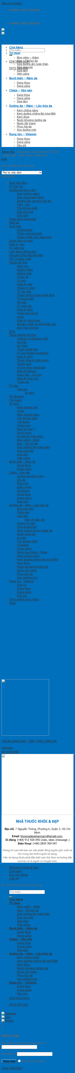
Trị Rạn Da (16, 186)
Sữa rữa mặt (25, 509)
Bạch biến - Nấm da (22, 462)
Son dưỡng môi (26, 130)
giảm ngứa (24, 487)
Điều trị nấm (25, 309)
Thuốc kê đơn (18, 262)
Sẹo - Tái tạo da (27, 443)
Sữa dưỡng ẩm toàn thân (32, 64)
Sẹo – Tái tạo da (27, 61)
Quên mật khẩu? (12, 1068)
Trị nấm (29, 393)
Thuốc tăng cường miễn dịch (35, 295)
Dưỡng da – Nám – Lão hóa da (30, 106)
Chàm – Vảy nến (20, 90)
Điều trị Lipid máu (28, 320)
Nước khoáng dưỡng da (31, 120)
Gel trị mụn (24, 433)
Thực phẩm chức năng (24, 599)
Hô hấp (22, 302)
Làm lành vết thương (22, 252)
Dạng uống (23, 86)
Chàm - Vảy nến (19, 472)
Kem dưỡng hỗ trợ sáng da (34, 530)
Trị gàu (13, 386)
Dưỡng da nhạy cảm (22, 190)
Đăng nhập (9, 1061)
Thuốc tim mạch (27, 313)
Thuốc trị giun (26, 288)
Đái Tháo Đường (27, 328)
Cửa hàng (16, 47)
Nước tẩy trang (26, 123)
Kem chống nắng (27, 110)
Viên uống (23, 73)
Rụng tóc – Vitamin (22, 134)
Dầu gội (21, 145)
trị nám (21, 538)
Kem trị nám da (35, 520)
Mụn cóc (22, 266)
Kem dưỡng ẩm (27, 407)
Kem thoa (23, 117)
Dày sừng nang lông (30, 197)
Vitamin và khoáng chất (32, 338)
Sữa (12, 331)
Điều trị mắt (24, 284)
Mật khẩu (9, 1054)
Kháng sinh (24, 273)
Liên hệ (14, 878)
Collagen (23, 545)
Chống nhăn (24, 230)
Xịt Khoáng (16, 396)
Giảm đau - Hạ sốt (29, 375)
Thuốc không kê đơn (22, 335)
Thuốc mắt (24, 364)
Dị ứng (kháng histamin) (32, 353)
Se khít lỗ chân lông (30, 436)
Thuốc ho (23, 382)
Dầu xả (21, 585)
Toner (20, 411)
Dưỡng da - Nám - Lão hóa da (28, 505)
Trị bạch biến (25, 299)
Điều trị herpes (27, 371)
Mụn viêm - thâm (28, 440)
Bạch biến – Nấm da (23, 78)
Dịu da (21, 480)
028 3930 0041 (19, 61)
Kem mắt (15, 226)
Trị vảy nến (24, 291)
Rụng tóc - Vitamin (21, 581)
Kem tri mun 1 (26, 429)
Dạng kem (24, 425)
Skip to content (12, 3)
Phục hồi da (24, 126)
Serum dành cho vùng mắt (34, 237)
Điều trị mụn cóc (27, 378)
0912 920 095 (18, 68)
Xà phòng (23, 491)
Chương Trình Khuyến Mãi (26, 255)
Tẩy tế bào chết (27, 208)
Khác (12, 603)
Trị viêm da (16, 248)
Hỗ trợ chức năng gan (31, 367)
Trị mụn (14, 53)
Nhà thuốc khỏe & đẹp (23, 867)
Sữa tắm (22, 70)
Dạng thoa (23, 82)
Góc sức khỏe (18, 875)
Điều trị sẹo (16, 244)
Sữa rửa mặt (25, 67)
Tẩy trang (15, 400)
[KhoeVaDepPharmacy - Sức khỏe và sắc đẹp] (18, 31)
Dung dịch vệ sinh (21, 241)
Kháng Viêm (25, 270)
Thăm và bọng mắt (29, 233)
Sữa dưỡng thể (27, 527)
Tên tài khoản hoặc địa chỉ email (24, 1043)
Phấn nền (23, 512)
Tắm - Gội (23, 204)
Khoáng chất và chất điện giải (36, 324)
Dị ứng (21, 280)
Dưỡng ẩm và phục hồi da (34, 201)
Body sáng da (26, 534)
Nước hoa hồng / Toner (32, 552)
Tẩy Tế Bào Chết (20, 259)
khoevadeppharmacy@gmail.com (42, 836)
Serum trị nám (26, 523)
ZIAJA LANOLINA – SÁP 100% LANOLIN (29, 741)
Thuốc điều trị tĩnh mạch (33, 360)
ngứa (20, 317)
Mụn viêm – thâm (28, 57)
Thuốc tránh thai (27, 349)
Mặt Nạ (14, 223)
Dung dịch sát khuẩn (22, 219)
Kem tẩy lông (18, 183)
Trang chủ (8, 152)
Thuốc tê (22, 277)
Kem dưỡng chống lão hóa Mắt (36, 113)
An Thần (22, 346)
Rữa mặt (22, 483)
